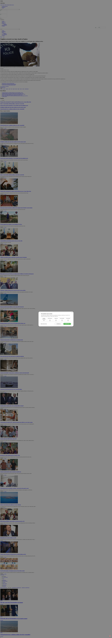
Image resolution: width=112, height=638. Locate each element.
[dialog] (56, 319)
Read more (56, 316)
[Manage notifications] (110, 636)
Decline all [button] (59, 323)
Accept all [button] (67, 323)
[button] (44, 323)
